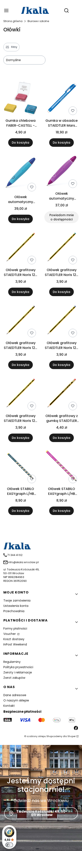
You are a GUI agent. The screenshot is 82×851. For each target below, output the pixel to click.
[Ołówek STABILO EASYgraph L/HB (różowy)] (61, 467)
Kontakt (9, 706)
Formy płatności (15, 628)
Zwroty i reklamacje (17, 672)
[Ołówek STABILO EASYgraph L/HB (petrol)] (20, 467)
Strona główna (12, 21)
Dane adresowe (14, 695)
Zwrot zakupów (14, 678)
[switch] (9, 845)
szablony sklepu (36, 736)
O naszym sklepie (16, 700)
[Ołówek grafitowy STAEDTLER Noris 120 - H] (61, 321)
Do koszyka (20, 142)
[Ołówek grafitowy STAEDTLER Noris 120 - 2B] (20, 248)
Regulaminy (12, 662)
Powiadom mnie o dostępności (61, 217)
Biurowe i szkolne (38, 21)
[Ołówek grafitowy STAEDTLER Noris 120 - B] (20, 321)
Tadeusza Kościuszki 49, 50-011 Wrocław (41, 813)
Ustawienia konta (15, 606)
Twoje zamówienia (16, 600)
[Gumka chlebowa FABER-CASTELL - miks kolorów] (20, 99)
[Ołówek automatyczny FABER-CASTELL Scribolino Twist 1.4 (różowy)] (61, 172)
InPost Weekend (15, 644)
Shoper (71, 736)
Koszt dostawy (13, 639)
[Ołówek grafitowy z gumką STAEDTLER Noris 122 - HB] (61, 394)
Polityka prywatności (18, 667)
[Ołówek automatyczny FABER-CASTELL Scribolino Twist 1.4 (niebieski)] (20, 173)
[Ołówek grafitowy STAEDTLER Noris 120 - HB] (20, 394)
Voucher (10, 634)
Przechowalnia (13, 611)
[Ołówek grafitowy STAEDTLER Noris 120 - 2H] (61, 248)
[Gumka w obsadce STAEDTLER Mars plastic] (61, 99)
